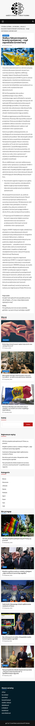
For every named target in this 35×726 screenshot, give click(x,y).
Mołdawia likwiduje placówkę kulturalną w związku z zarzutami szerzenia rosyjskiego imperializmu (15, 408)
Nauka (4, 489)
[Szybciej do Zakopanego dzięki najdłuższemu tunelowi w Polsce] (17, 591)
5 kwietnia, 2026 (8, 675)
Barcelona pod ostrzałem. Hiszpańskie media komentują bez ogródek (15, 458)
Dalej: (16, 308)
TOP (3, 506)
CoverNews (13, 723)
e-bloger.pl (5, 707)
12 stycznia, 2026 (8, 379)
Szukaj (3, 418)
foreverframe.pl (6, 700)
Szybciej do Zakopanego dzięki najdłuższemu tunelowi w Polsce (15, 453)
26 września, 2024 (8, 45)
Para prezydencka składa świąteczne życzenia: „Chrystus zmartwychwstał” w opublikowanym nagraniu (15, 465)
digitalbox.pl (5, 705)
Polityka (4, 492)
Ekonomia (5, 35)
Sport (4, 496)
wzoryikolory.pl (6, 713)
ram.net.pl (5, 697)
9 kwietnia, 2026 (8, 641)
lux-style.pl (5, 694)
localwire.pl (5, 710)
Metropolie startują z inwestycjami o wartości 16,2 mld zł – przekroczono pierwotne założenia (16, 376)
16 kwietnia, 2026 (8, 575)
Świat (4, 499)
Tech (3, 503)
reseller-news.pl (6, 702)
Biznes (4, 479)
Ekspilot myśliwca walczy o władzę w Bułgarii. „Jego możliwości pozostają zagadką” (17, 447)
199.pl (3, 692)
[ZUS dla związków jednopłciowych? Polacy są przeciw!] (17, 525)
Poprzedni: (16, 299)
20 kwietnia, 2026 (8, 542)
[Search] (33, 21)
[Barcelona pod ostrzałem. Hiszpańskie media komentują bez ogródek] (17, 624)
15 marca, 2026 (7, 348)
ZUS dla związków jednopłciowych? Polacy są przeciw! (15, 442)
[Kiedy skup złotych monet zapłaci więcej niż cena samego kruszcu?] (17, 331)
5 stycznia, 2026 (8, 412)
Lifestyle (4, 485)
